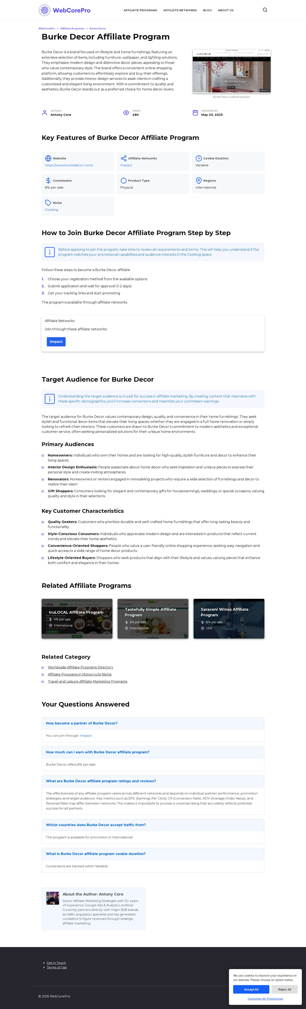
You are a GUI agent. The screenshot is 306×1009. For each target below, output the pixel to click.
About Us (226, 10)
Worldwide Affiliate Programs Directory (80, 667)
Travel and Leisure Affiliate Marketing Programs (87, 681)
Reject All (284, 989)
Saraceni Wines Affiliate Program (225, 612)
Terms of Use (57, 967)
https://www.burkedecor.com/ (69, 165)
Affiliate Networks (180, 10)
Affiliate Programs (140, 10)
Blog (207, 10)
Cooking (51, 210)
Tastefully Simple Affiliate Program (150, 612)
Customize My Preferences (265, 998)
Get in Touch (56, 963)
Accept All (251, 989)
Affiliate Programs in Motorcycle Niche (80, 674)
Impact (126, 165)
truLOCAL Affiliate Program (76, 612)
